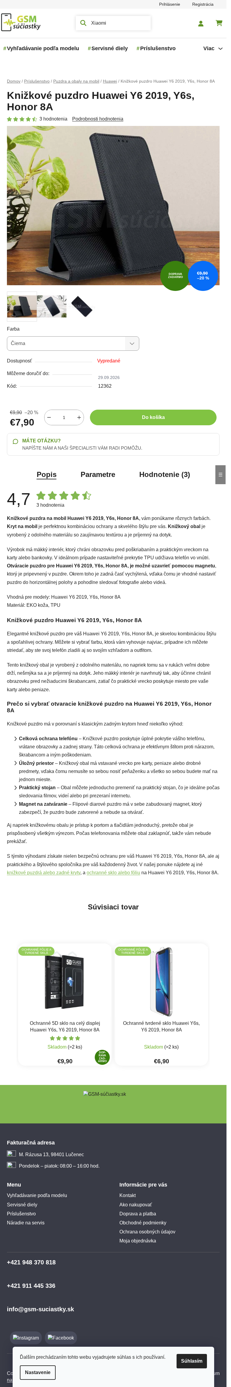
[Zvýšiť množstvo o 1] (79, 417)
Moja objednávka (137, 1240)
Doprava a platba (137, 1213)
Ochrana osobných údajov (147, 1231)
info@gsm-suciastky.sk (40, 1309)
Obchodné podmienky (142, 1222)
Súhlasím (191, 1361)
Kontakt (127, 1195)
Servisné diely (22, 1204)
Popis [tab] (47, 474)
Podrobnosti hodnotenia (97, 118)
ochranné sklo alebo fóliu (113, 872)
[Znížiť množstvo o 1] (49, 417)
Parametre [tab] (98, 474)
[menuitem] (43, 48)
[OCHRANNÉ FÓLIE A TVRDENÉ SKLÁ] (161, 981)
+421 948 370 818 (31, 1262)
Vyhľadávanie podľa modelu (37, 1195)
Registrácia (203, 4)
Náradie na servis (26, 1222)
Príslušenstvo (21, 1213)
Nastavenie (38, 1372)
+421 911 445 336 (31, 1285)
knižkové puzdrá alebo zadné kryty (43, 872)
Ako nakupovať (135, 1204)
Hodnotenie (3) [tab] (164, 474)
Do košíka (153, 417)
